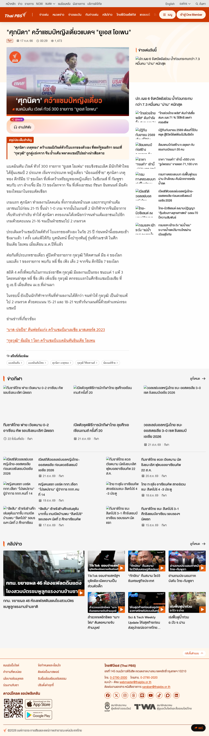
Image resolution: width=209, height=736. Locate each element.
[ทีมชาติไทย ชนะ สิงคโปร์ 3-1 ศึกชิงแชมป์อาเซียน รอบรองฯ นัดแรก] (122, 515)
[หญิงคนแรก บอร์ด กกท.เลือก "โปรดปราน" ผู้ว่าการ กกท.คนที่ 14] (19, 491)
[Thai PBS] (16, 14)
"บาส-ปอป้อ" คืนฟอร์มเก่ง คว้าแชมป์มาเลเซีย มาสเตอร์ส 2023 (56, 329)
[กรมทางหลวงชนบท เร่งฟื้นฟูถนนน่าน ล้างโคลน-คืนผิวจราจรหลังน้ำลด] (146, 177)
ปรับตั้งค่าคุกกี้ (46, 685)
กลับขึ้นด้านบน (192, 653)
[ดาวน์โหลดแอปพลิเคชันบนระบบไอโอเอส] (38, 703)
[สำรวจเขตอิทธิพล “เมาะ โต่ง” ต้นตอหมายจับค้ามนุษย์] (106, 602)
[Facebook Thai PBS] (107, 695)
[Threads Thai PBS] (133, 695)
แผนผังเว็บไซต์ (11, 665)
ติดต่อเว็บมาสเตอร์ (48, 672)
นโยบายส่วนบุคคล (13, 678)
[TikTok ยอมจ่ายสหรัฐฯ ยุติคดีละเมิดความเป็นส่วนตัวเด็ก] (106, 561)
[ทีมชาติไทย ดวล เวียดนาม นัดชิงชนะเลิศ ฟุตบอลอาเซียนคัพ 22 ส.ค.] (122, 466)
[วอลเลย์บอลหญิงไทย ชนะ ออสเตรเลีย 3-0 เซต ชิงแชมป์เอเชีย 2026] (175, 402)
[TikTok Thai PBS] (159, 695)
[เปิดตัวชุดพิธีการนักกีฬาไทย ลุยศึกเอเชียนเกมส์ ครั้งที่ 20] (104, 402)
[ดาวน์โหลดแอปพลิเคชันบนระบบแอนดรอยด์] (38, 714)
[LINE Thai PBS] (142, 695)
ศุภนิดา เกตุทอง (60, 362)
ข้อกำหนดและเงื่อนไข (49, 665)
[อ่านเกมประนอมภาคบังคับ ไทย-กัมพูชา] (187, 561)
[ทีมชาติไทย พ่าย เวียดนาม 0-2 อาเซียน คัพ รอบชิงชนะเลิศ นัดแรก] (34, 402)
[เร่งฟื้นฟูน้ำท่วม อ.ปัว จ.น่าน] (187, 602)
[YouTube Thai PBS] (150, 695)
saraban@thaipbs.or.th (156, 687)
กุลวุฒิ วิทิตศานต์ (86, 362)
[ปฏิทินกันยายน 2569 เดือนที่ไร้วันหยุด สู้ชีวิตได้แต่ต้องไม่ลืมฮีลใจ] (146, 133)
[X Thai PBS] (116, 695)
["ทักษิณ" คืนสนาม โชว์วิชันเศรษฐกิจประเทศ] (146, 561)
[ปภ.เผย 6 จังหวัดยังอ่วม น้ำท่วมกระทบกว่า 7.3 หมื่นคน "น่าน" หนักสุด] (169, 75)
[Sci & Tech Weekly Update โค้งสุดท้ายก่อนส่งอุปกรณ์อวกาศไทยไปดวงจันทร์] (146, 602)
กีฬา (10, 40)
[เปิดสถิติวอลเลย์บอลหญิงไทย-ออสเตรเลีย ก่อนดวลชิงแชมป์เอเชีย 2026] (146, 194)
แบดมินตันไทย (36, 362)
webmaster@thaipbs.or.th (135, 682)
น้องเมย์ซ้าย (109, 362)
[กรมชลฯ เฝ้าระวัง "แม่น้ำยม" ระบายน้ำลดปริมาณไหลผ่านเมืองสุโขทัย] (146, 228)
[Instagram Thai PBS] (125, 695)
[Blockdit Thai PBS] (168, 695)
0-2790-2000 (118, 677)
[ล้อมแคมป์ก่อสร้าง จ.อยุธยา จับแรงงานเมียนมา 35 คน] (146, 148)
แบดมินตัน (14, 362)
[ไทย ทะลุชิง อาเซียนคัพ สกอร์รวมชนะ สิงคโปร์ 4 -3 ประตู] (122, 491)
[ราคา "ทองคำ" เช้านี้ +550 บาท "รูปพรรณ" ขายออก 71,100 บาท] (146, 162)
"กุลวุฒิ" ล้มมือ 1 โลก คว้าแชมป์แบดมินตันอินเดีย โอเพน (51, 340)
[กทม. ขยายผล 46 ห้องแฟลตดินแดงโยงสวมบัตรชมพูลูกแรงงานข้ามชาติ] (43, 573)
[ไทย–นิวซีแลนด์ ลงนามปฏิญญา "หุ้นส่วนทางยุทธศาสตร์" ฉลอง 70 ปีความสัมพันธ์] (146, 211)
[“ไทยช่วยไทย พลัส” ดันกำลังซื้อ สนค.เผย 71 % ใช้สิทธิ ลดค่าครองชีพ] (146, 116)
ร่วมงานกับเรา (11, 685)
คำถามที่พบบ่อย (12, 672)
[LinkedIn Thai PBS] (176, 695)
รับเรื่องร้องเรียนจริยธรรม (52, 678)
